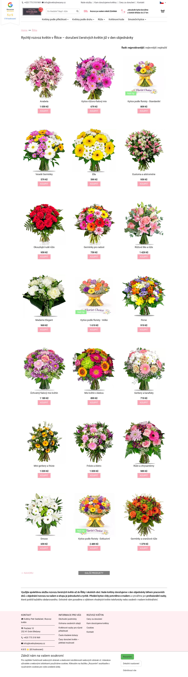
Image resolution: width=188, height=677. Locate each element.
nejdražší (162, 47)
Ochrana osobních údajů (70, 623)
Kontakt (140, 2)
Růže (101, 19)
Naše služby (86, 2)
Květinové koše (116, 19)
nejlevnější (150, 47)
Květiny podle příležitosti (54, 19)
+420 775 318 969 (32, 2)
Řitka (34, 30)
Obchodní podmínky (68, 619)
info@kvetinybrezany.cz (55, 2)
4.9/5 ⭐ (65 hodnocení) (32, 649)
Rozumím (127, 657)
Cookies (90, 627)
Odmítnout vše (129, 670)
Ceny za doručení (127, 2)
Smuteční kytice (136, 19)
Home (24, 30)
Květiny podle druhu (82, 19)
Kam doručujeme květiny (105, 2)
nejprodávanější (136, 47)
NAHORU (28, 573)
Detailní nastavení (131, 663)
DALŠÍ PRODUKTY (94, 573)
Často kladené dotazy (68, 635)
